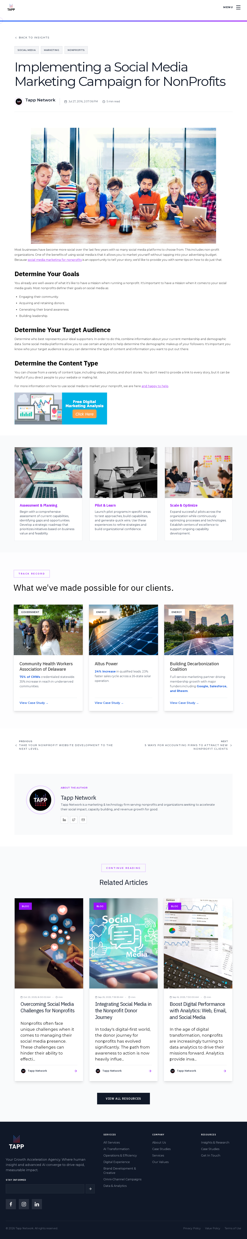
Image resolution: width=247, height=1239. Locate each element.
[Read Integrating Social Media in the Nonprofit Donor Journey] (123, 989)
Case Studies (161, 1149)
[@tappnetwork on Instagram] (24, 1204)
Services (158, 1155)
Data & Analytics (115, 1186)
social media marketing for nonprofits (55, 260)
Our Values (160, 1162)
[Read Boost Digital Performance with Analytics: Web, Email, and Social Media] (198, 989)
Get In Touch (210, 1155)
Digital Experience (116, 1162)
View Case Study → (34, 703)
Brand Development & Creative (119, 1171)
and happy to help (155, 386)
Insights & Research (215, 1142)
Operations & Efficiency (120, 1155)
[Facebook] (11, 1204)
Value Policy (212, 1228)
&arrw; (90, 1188)
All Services (111, 1142)
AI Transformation (116, 1149)
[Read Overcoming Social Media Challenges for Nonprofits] (49, 989)
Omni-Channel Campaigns (122, 1179)
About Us (159, 1142)
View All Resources (123, 1098)
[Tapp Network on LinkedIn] (37, 1204)
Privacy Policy (192, 1228)
